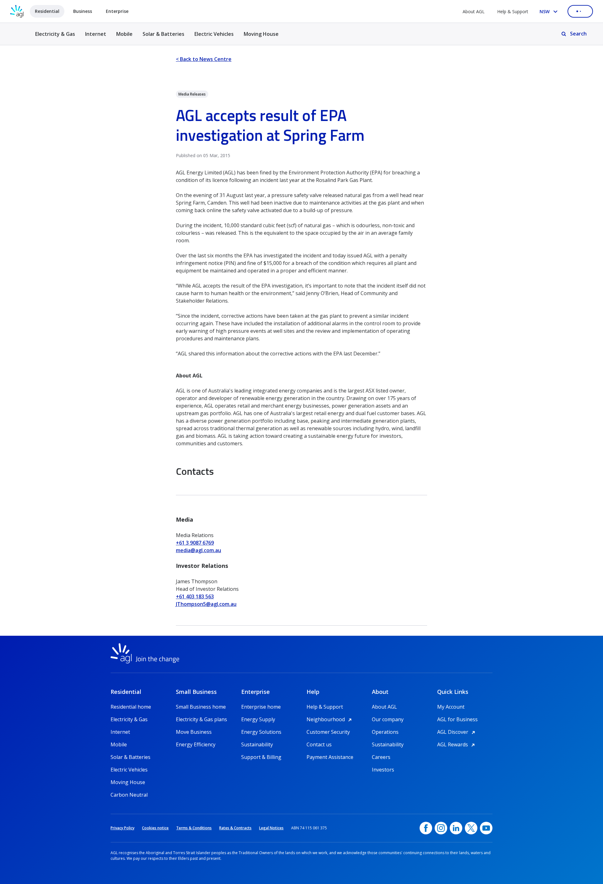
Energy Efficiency (195, 744)
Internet (95, 33)
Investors (383, 769)
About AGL (474, 11)
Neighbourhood (330, 719)
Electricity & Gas (55, 37)
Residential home (131, 706)
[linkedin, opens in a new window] (456, 828)
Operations (385, 731)
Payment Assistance (330, 757)
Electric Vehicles (214, 33)
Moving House (261, 33)
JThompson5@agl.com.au (206, 604)
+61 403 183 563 (195, 596)
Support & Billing (261, 757)
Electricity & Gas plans (201, 719)
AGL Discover (457, 732)
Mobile (124, 33)
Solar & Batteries (163, 33)
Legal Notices (271, 828)
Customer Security (328, 731)
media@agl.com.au (198, 550)
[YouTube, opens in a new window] (486, 828)
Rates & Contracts (235, 828)
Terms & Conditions (194, 828)
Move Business (194, 731)
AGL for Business (457, 719)
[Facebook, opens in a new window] (426, 828)
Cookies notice (155, 828)
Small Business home (201, 706)
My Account (450, 706)
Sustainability (257, 744)
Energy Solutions (261, 731)
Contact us (319, 744)
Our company (388, 719)
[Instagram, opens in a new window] (441, 828)
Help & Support (512, 11)
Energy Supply (258, 719)
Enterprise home (261, 706)
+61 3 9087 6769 (195, 542)
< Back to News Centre (203, 59)
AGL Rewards (457, 744)
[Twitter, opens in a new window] (471, 828)
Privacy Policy (122, 828)
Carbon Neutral (129, 794)
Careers (381, 757)
